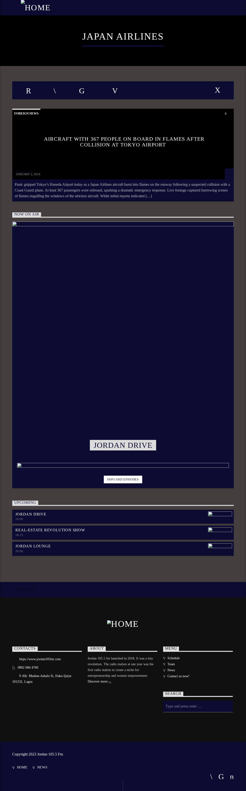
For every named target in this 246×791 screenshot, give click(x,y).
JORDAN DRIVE (30, 514)
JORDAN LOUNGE (33, 546)
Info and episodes (123, 479)
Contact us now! (178, 676)
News (171, 670)
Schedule (173, 658)
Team (171, 664)
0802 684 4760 (28, 667)
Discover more (98, 681)
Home (22, 767)
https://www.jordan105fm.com (40, 659)
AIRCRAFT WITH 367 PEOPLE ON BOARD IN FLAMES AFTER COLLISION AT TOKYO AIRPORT (124, 142)
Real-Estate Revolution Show (50, 530)
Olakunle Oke (25, 171)
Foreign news (26, 113)
